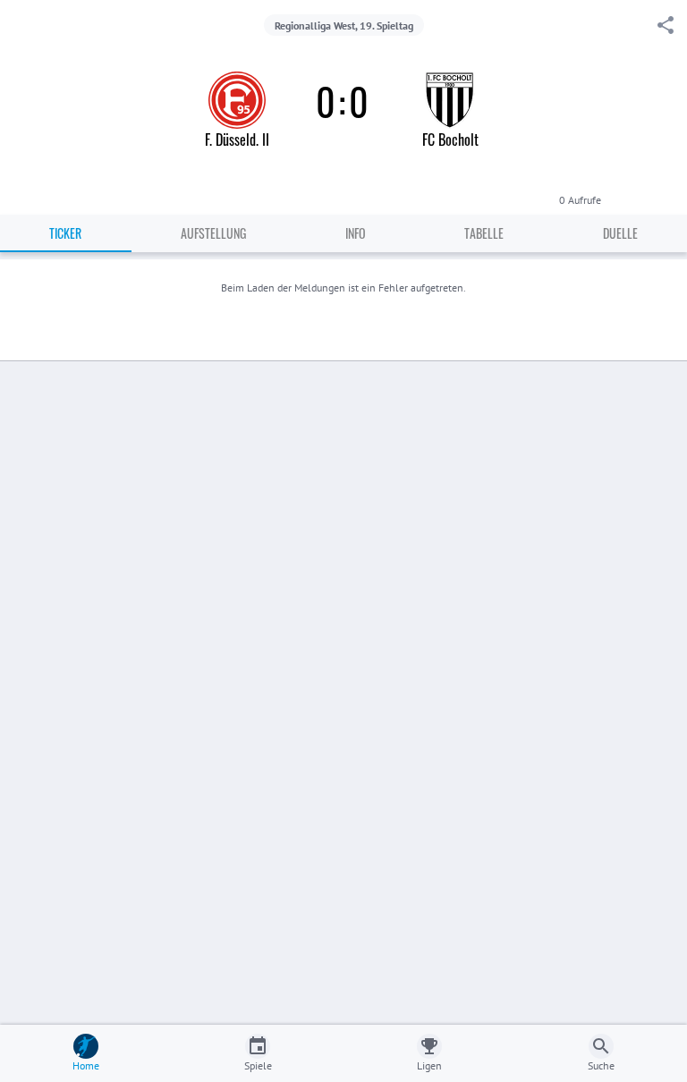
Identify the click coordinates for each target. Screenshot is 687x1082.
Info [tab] (355, 233)
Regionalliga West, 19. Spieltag (344, 25)
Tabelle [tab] (484, 233)
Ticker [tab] (65, 233)
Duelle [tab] (620, 233)
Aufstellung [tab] (213, 233)
